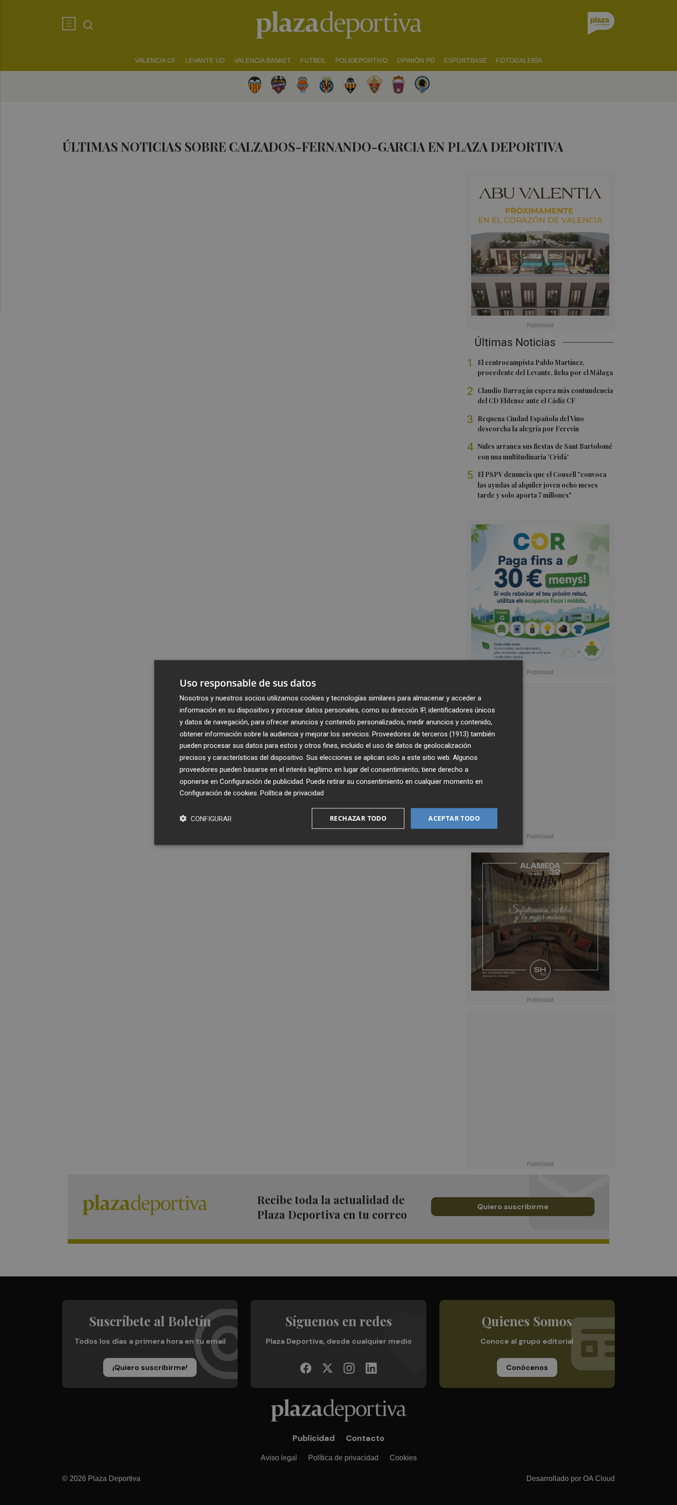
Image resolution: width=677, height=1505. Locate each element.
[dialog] (338, 752)
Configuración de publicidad (261, 781)
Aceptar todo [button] (454, 818)
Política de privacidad (292, 793)
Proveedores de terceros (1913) (420, 733)
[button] (206, 818)
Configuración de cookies (218, 793)
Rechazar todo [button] (358, 818)
